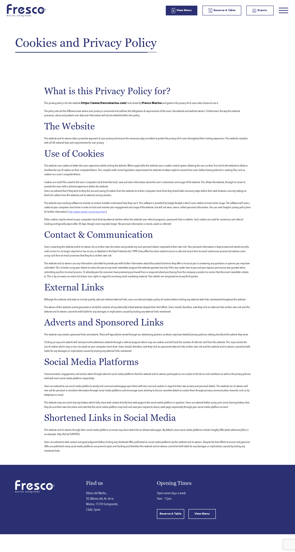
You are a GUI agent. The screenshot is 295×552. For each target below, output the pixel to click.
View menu (202, 514)
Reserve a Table (224, 10)
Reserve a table (170, 514)
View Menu (184, 10)
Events (262, 10)
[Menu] (283, 10)
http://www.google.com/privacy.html (87, 212)
